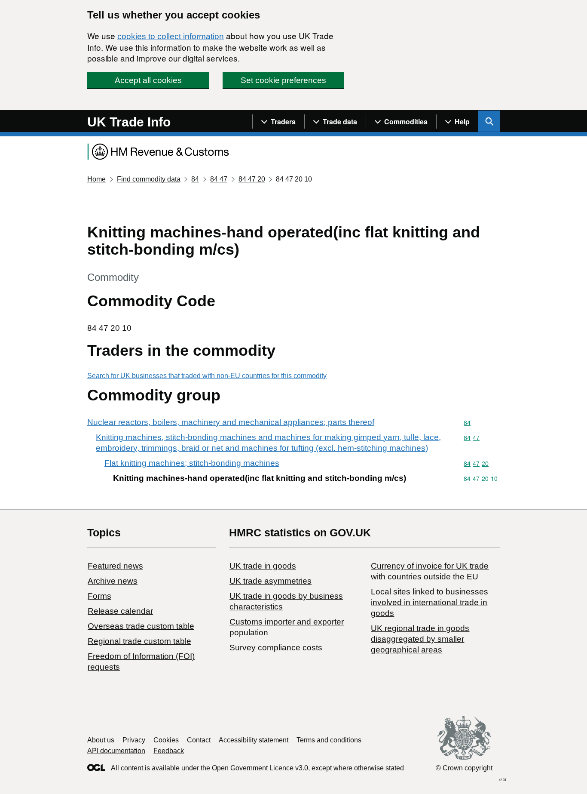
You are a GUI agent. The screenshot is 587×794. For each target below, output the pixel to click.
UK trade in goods (262, 565)
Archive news (113, 580)
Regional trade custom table (139, 641)
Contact (199, 740)
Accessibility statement (253, 740)
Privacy (133, 740)
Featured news (115, 565)
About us (100, 740)
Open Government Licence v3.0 (260, 768)
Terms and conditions (329, 740)
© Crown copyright (464, 768)
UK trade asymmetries (270, 580)
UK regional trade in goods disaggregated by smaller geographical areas (420, 639)
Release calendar (120, 611)
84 (195, 179)
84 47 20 (251, 179)
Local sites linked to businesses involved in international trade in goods (429, 602)
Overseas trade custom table (141, 626)
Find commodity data (148, 179)
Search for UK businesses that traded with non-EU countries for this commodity (207, 375)
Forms (99, 595)
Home (96, 179)
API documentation (116, 750)
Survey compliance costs (275, 647)
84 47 (218, 179)
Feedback (168, 750)
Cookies (166, 740)
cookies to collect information (170, 36)
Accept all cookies (148, 80)
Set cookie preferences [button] (283, 80)
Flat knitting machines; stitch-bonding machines (191, 463)
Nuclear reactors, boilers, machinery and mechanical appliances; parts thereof (230, 422)
